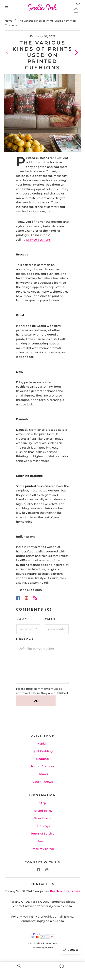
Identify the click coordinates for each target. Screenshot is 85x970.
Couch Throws (42, 781)
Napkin (42, 743)
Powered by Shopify (42, 947)
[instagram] (46, 870)
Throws (42, 774)
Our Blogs (42, 826)
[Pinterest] (26, 598)
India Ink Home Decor (46, 943)
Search (42, 841)
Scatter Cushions (42, 766)
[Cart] (76, 10)
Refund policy (42, 810)
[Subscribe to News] (35, 598)
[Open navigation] (9, 8)
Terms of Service (42, 833)
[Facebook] (18, 598)
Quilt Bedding (42, 751)
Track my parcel (42, 849)
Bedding (42, 759)
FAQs (42, 803)
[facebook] (38, 870)
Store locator (42, 818)
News (8, 20)
